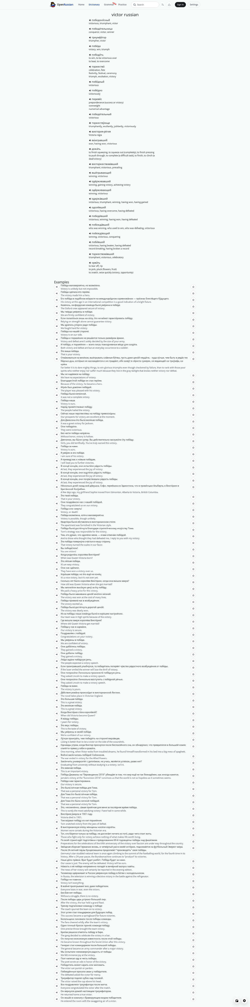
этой (110, 938)
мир (129, 774)
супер (85, 439)
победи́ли (71, 426)
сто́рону (106, 541)
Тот (62, 833)
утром (75, 744)
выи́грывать (96, 357)
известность (94, 938)
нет (139, 761)
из (119, 485)
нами (75, 446)
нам (71, 781)
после (108, 744)
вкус (67, 725)
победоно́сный (101, 20)
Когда (64, 554)
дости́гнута (81, 528)
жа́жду (66, 718)
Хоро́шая (65, 574)
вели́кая (90, 420)
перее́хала (112, 485)
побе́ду (128, 318)
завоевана (80, 594)
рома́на (75, 692)
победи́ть (97, 54)
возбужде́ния (149, 666)
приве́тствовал (76, 406)
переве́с (97, 99)
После (64, 850)
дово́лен (77, 387)
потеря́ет (115, 666)
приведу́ (67, 459)
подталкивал (76, 905)
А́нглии (116, 692)
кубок (86, 978)
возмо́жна (94, 285)
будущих (100, 912)
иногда (165, 774)
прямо (73, 748)
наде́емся (73, 374)
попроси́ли (72, 672)
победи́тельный (101, 114)
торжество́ (98, 66)
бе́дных (65, 360)
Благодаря (66, 380)
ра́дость (98, 465)
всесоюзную (80, 938)
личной (85, 800)
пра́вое (76, 859)
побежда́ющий (101, 233)
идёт (79, 840)
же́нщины (92, 827)
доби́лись (71, 646)
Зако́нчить (66, 761)
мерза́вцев (114, 738)
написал (70, 958)
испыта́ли (88, 465)
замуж (125, 580)
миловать (99, 964)
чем (167, 357)
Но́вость (65, 866)
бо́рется (73, 833)
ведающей (160, 360)
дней (75, 485)
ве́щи (121, 344)
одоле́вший (99, 207)
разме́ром (111, 337)
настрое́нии (116, 613)
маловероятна (76, 285)
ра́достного (135, 666)
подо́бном (80, 298)
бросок (79, 925)
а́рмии (120, 337)
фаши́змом (151, 840)
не (99, 318)
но (87, 285)
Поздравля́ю (67, 633)
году (90, 813)
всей (66, 840)
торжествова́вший (103, 254)
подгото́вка (89, 840)
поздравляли (72, 984)
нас (81, 502)
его (79, 291)
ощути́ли (88, 472)
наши (72, 413)
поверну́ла (78, 541)
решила (73, 932)
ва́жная (69, 767)
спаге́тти (65, 748)
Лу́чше (64, 738)
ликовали (80, 918)
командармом (82, 945)
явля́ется (115, 761)
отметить (82, 932)
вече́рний (113, 866)
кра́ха (64, 364)
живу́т (127, 360)
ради (85, 324)
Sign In (180, 4)
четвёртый (107, 846)
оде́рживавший (101, 181)
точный (71, 925)
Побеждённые (68, 971)
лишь (81, 318)
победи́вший (100, 216)
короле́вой (90, 712)
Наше (64, 859)
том (120, 774)
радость (96, 951)
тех (186, 357)
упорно (78, 324)
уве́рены (77, 311)
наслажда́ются (95, 360)
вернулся (69, 991)
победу (106, 925)
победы (72, 899)
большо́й (174, 744)
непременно (89, 866)
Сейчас (64, 413)
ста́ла (81, 712)
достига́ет (106, 833)
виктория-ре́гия (101, 131)
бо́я (67, 892)
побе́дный (98, 81)
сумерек (146, 360)
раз (115, 846)
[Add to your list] (193, 286)
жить (148, 833)
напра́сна (84, 433)
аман (89, 971)
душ (71, 360)
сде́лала (73, 291)
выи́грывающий (101, 172)
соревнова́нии (125, 298)
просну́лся (99, 744)
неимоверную (83, 951)
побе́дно (97, 90)
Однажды (66, 744)
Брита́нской (67, 489)
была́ (98, 305)
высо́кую (81, 587)
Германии (85, 846)
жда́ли (70, 659)
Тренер (64, 905)
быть (172, 357)
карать (85, 964)
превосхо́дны (108, 413)
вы (74, 439)
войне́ (66, 886)
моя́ (87, 485)
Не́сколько (66, 485)
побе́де (116, 305)
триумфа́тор (99, 37)
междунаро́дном (108, 298)
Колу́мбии (79, 489)
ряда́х (181, 357)
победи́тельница (102, 28)
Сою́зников (98, 754)
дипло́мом (94, 761)
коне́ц (98, 574)
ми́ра (179, 846)
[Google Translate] (163, 5)
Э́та (62, 541)
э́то (96, 318)
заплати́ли (70, 587)
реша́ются (92, 337)
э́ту (123, 439)
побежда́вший (100, 224)
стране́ (73, 840)
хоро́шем (104, 613)
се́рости (137, 360)
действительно (101, 439)
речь (88, 659)
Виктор (89, 744)
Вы (91, 439)
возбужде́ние (92, 600)
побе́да (96, 46)
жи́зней (106, 594)
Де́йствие (66, 692)
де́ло (69, 859)
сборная (75, 846)
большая (69, 699)
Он (62, 938)
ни (167, 360)
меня (94, 534)
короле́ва (83, 554)
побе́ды (93, 324)
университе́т (79, 761)
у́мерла (75, 813)
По (62, 840)
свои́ (134, 850)
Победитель (67, 964)
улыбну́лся (87, 666)
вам (104, 534)
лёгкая (68, 561)
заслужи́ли (116, 439)
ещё (89, 574)
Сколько (65, 580)
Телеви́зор (66, 873)
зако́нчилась (75, 754)
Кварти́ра (66, 521)
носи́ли (102, 827)
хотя (83, 515)
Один (64, 925)
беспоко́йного (119, 744)
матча (104, 984)
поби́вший (98, 242)
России (91, 873)
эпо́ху (83, 827)
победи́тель (103, 666)
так (141, 774)
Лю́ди (64, 659)
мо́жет (104, 318)
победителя (100, 971)
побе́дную (80, 659)
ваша (67, 351)
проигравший (73, 666)
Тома (130, 528)
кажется (174, 774)
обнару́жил (142, 744)
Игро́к (64, 387)
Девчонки (66, 439)
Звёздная (66, 846)
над (143, 840)
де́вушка (94, 485)
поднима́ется (143, 846)
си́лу (90, 318)
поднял (78, 978)
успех (69, 912)
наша (72, 400)
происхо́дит (86, 692)
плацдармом (84, 912)
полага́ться (72, 318)
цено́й (136, 357)
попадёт (101, 866)
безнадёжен (150, 774)
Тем (63, 534)
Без (62, 433)
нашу (98, 541)
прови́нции (146, 485)
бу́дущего (163, 298)
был (70, 387)
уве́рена (105, 305)
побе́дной (109, 679)
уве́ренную (102, 873)
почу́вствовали (91, 479)
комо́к (182, 744)
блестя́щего (152, 298)
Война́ (64, 754)
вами (74, 685)
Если (63, 318)
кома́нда (90, 305)
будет (90, 859)
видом (104, 997)
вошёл (68, 997)
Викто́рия (94, 554)
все (87, 886)
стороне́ (84, 331)
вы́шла (117, 580)
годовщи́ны (125, 840)
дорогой (92, 607)
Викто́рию (171, 485)
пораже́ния (95, 820)
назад (82, 485)
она (111, 580)
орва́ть (96, 262)
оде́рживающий (101, 190)
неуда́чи (144, 357)
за (70, 446)
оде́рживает (78, 873)
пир (104, 899)
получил (69, 938)
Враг (83, 859)
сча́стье (89, 541)
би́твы (116, 357)
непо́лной (80, 393)
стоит (142, 833)
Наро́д (64, 406)
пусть (124, 357)
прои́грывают (77, 886)
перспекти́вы (82, 413)
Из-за (63, 613)
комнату (78, 997)
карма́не (81, 626)
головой (98, 978)
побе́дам (90, 459)
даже (130, 357)
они (81, 465)
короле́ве (85, 580)
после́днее (115, 807)
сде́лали (74, 567)
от (158, 666)
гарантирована (82, 781)
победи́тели (71, 548)
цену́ (89, 587)
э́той (74, 380)
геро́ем (85, 291)
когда (106, 580)
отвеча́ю (111, 534)
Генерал (65, 945)
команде (96, 925)
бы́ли (79, 439)
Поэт (63, 958)
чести (68, 433)
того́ (125, 833)
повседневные (109, 344)
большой (96, 899)
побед (109, 912)
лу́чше (160, 357)
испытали (70, 951)
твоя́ (67, 495)
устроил (86, 899)
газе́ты (130, 866)
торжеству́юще (101, 122)
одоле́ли (86, 534)
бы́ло (77, 580)
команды (106, 918)
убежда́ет (110, 774)
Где (62, 620)
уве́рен (66, 452)
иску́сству (122, 528)
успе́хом (125, 761)
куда (154, 357)
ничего (115, 833)
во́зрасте (90, 298)
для (126, 344)
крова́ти (90, 748)
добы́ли (70, 653)
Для (63, 420)
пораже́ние (77, 337)
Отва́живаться (68, 357)
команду (87, 905)
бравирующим (93, 997)
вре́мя (125, 807)
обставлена (83, 521)
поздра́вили (72, 502)
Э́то (62, 351)
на (97, 298)
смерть (77, 508)
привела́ (73, 600)
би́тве (121, 873)
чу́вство (124, 666)
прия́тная (92, 807)
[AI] (169, 5)
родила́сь (72, 554)
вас (74, 459)
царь (78, 899)
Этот (63, 912)
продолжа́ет (109, 850)
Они (63, 426)
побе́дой (86, 387)
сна (129, 744)
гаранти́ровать (116, 318)
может (77, 964)
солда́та (132, 344)
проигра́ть (73, 738)
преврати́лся (159, 744)
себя (81, 748)
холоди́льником (135, 873)
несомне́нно (72, 807)
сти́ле (112, 521)
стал (91, 380)
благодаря (93, 528)
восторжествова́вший (105, 164)
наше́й (75, 331)
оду (77, 958)
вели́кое (84, 357)
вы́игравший (99, 140)
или (71, 508)
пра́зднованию (105, 840)
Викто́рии (96, 580)
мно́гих (98, 594)
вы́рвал (69, 820)
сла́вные (108, 357)
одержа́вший (100, 198)
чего (136, 833)
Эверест (172, 846)
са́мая (83, 807)
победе (98, 905)
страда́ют (113, 360)
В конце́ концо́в (69, 465)
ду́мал (73, 534)
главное (76, 879)
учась (107, 761)
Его (62, 298)
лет (72, 580)
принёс (88, 925)
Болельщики (67, 918)
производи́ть (124, 850)
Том (63, 820)
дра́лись (69, 324)
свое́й (80, 731)
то (95, 666)
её (73, 866)
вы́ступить (96, 679)
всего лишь (95, 344)
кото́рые (79, 360)
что (136, 485)
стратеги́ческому (108, 528)
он (87, 380)
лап (87, 820)
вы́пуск (123, 866)
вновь (95, 846)
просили (81, 971)
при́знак (140, 298)
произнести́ (97, 672)
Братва (64, 932)
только (101, 337)
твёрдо (68, 311)
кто (67, 534)
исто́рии (130, 846)
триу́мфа (174, 360)
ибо (121, 360)
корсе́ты (110, 827)
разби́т (97, 859)
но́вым (81, 459)
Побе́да (65, 285)
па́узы (82, 850)
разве (134, 761)
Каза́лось (65, 305)
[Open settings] (244, 1000)
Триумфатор (67, 978)
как (159, 774)
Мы (62, 311)
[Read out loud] (90, 20)
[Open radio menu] (237, 1000)
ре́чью (119, 679)
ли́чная (75, 787)
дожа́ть (96, 148)
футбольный (161, 846)
